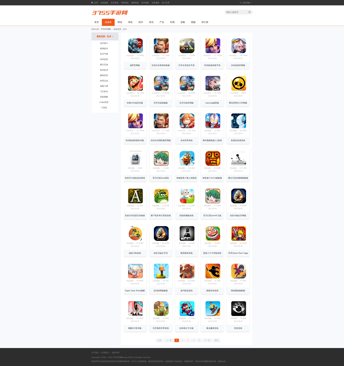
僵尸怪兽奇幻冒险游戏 (161, 215)
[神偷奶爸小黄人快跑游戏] (187, 158)
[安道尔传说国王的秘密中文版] (135, 196)
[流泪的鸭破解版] (161, 271)
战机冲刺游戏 (135, 253)
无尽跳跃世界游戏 (161, 328)
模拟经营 (104, 75)
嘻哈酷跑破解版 (238, 290)
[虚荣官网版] (135, 45)
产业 (162, 22)
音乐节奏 (104, 54)
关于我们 (95, 353)
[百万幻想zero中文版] (212, 196)
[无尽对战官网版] (187, 83)
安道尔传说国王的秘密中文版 (135, 216)
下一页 (207, 340)
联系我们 (105, 353)
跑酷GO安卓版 (134, 328)
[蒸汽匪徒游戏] (187, 271)
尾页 (216, 340)
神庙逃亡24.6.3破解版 (212, 178)
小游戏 (104, 107)
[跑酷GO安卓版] (135, 308)
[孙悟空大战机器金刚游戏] (135, 158)
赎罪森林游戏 (186, 253)
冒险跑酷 (104, 97)
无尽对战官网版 (186, 103)
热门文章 (165, 3)
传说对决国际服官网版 (161, 140)
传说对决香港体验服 (161, 65)
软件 (141, 22)
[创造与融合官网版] (238, 196)
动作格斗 (104, 43)
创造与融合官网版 (238, 215)
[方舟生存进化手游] (187, 45)
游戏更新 (104, 3)
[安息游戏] (238, 308)
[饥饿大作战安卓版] (135, 83)
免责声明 (115, 353)
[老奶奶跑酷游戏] (187, 196)
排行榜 (204, 22)
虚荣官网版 (135, 65)
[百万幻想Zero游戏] (161, 158)
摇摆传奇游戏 (212, 290)
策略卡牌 (104, 86)
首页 (96, 3)
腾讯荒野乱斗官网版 (238, 103)
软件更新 (145, 3)
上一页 (169, 340)
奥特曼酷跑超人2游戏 (212, 140)
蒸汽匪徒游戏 (186, 290)
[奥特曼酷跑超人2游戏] (212, 120)
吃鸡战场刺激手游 (212, 65)
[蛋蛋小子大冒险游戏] (212, 233)
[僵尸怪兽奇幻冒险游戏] (161, 196)
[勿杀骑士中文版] (187, 308)
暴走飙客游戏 (212, 328)
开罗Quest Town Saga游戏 (238, 254)
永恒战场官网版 (238, 65)
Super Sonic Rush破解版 (135, 291)
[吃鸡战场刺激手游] (212, 45)
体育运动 (104, 81)
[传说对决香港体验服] (161, 45)
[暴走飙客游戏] (212, 308)
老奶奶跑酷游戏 (186, 215)
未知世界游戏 (186, 140)
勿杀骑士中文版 (186, 328)
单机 (130, 22)
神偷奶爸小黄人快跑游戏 (186, 179)
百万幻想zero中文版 (212, 215)
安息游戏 (238, 328)
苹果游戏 (125, 3)
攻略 (182, 22)
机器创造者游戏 (238, 140)
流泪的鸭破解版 (161, 290)
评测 (172, 22)
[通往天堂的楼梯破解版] (238, 158)
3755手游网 (106, 29)
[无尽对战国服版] (161, 83)
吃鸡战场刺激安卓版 (135, 140)
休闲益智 (104, 59)
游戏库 (108, 22)
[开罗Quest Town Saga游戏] (238, 233)
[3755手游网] (109, 12)
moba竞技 (103, 102)
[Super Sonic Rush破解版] (135, 271)
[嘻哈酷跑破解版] (238, 271)
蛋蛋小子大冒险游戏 (212, 253)
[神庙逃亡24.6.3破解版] (212, 158)
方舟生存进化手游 (186, 65)
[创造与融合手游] (161, 233)
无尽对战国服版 (161, 103)
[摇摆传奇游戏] (212, 271)
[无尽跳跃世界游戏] (161, 308)
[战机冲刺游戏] (135, 233)
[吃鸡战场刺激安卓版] (135, 120)
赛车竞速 (104, 64)
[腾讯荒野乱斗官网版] (238, 83)
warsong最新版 (212, 103)
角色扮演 (104, 70)
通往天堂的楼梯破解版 (238, 178)
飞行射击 (104, 91)
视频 (193, 22)
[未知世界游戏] (187, 120)
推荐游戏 (135, 3)
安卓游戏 (114, 3)
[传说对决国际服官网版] (161, 120)
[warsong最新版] (212, 83)
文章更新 (155, 3)
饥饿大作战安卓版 (135, 103)
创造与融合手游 (161, 253)
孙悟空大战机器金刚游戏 (135, 179)
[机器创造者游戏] (238, 120)
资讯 (151, 22)
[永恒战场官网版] (238, 45)
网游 (120, 22)
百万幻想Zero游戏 (161, 178)
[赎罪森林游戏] (187, 233)
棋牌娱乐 (104, 48)
